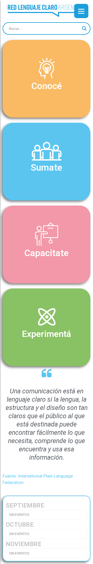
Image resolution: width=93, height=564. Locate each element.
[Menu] (81, 11)
